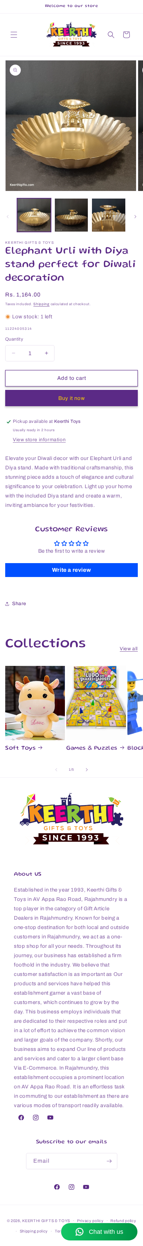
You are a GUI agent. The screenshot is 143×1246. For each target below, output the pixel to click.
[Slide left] (7, 216)
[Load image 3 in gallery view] (109, 215)
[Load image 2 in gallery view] (71, 215)
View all (129, 648)
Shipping (41, 304)
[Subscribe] (109, 1161)
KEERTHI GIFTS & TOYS (46, 1220)
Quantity (14, 339)
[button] (14, 34)
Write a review (71, 570)
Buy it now (71, 398)
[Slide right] (135, 216)
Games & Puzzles (91, 748)
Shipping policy (34, 1231)
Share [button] (19, 603)
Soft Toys (20, 748)
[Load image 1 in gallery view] (34, 215)
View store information (39, 439)
